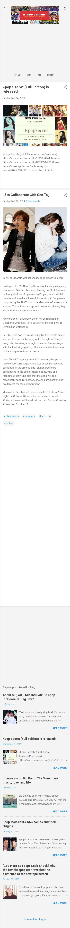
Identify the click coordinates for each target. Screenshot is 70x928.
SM (29, 75)
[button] (65, 87)
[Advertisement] (35, 47)
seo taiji (8, 423)
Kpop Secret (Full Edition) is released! (29, 738)
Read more (59, 728)
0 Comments (33, 201)
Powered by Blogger (35, 919)
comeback (29, 416)
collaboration (11, 416)
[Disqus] (35, 469)
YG (39, 75)
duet (41, 416)
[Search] (65, 9)
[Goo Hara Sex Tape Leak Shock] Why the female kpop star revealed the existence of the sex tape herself (29, 870)
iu (50, 416)
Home (17, 75)
